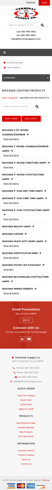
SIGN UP (26, 320)
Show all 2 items (11, 203)
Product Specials (15, 62)
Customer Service (26, 450)
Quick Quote (31, 118)
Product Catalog (26, 455)
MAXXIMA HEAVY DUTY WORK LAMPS (22, 241)
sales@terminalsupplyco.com (26, 39)
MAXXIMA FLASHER (12, 234)
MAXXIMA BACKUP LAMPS (16, 226)
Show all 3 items (11, 183)
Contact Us (26, 464)
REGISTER (31, 2)
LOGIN (44, 2)
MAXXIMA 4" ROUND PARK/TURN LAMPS (24, 163)
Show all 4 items (11, 139)
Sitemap (46, 480)
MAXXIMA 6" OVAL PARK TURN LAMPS (23, 198)
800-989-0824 (28, 35)
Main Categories (10, 97)
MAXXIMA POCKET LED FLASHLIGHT (21, 265)
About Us (26, 459)
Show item (8, 167)
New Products (13, 67)
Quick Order (11, 118)
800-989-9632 (28, 31)
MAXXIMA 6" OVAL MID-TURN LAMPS (22, 191)
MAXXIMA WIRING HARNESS (17, 289)
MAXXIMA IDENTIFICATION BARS (20, 253)
